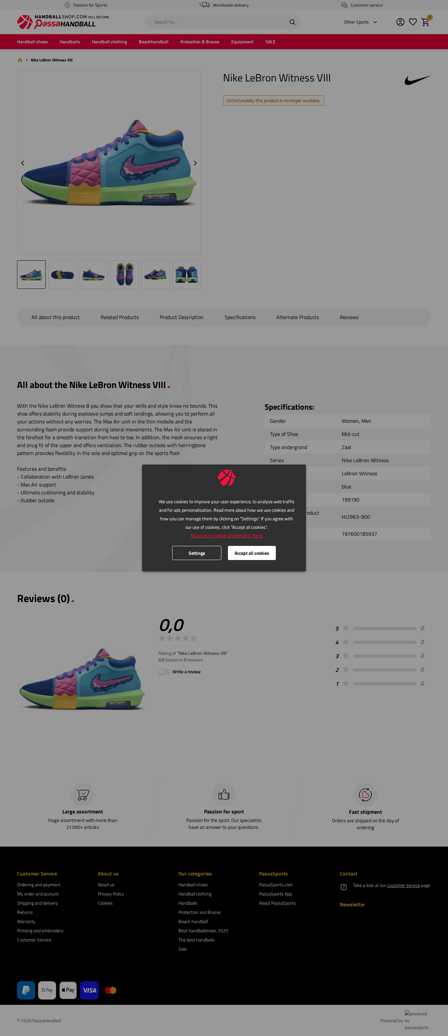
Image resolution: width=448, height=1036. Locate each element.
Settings (197, 553)
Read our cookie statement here (226, 535)
